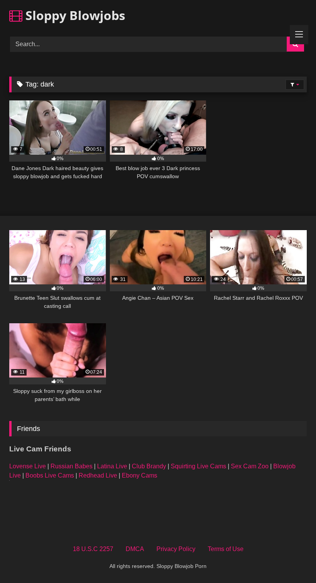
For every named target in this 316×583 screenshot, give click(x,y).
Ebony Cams (139, 475)
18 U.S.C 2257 (93, 549)
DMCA (135, 549)
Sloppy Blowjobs (73, 15)
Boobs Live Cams (49, 475)
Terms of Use (226, 549)
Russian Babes (71, 466)
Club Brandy (149, 466)
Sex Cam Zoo (250, 466)
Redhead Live (98, 475)
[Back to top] (292, 560)
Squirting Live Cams (198, 466)
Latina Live (112, 466)
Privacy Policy (175, 549)
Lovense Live (27, 466)
